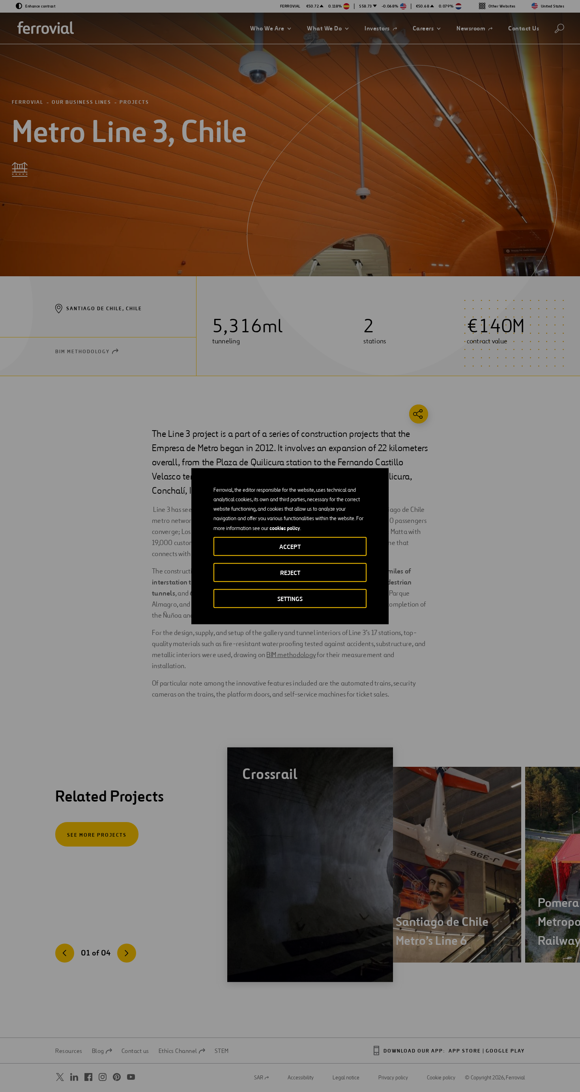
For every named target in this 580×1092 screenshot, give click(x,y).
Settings (290, 598)
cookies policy (284, 527)
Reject (290, 572)
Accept (290, 546)
